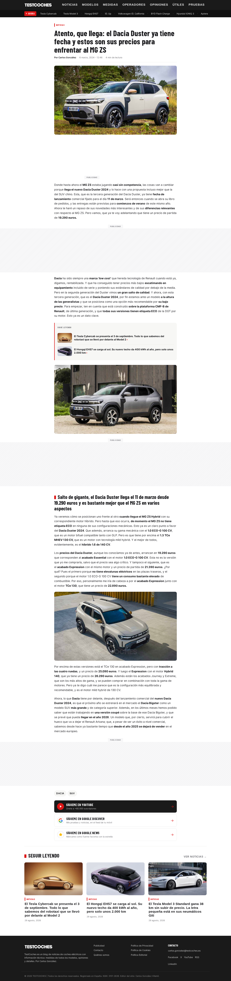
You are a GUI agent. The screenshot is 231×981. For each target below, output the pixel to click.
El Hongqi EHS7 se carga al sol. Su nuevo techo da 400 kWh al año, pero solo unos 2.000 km (114, 907)
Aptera (204, 13)
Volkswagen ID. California (131, 13)
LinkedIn (172, 964)
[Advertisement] (123, 158)
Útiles (178, 4)
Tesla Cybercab (48, 13)
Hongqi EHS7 (91, 13)
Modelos (90, 4)
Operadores (134, 4)
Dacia (60, 793)
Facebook (173, 957)
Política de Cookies (140, 950)
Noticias (70, 4)
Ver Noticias (195, 856)
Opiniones (159, 4)
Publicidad (99, 945)
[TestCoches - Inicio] (38, 5)
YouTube (188, 957)
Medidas (110, 4)
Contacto (98, 950)
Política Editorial (139, 955)
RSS (197, 957)
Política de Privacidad (142, 945)
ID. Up (108, 13)
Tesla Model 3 (70, 13)
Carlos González (67, 57)
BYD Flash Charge (160, 13)
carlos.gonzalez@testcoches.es (184, 950)
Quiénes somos (101, 955)
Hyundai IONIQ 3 (185, 13)
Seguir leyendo (43, 855)
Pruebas (197, 4)
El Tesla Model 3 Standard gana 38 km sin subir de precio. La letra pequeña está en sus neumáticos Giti (176, 909)
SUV (72, 793)
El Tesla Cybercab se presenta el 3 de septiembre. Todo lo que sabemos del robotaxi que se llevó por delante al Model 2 (52, 909)
